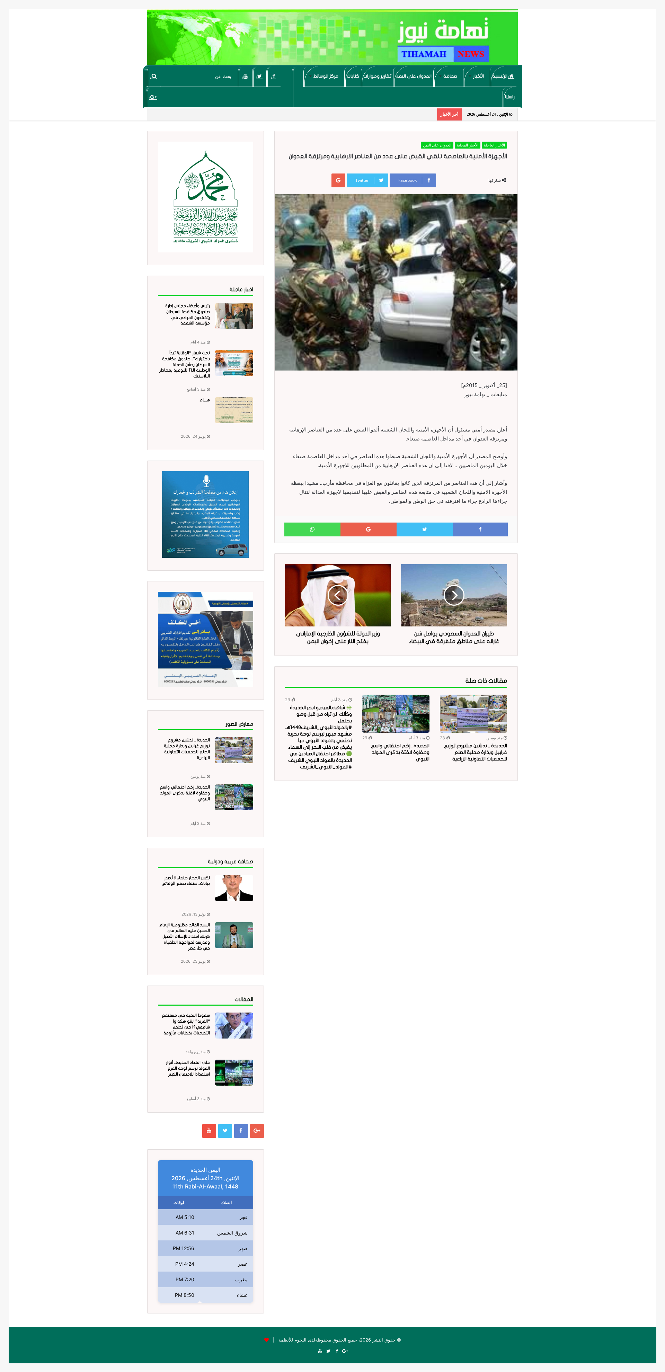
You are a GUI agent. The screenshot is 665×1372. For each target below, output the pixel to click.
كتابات (353, 76)
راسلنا (510, 97)
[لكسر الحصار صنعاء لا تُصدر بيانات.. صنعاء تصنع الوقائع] (234, 888)
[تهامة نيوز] (332, 40)
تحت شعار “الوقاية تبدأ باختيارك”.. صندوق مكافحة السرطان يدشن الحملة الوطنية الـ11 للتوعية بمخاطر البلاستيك (184, 364)
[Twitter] (260, 76)
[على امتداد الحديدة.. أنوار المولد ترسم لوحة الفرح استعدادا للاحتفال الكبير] (234, 1073)
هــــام (205, 400)
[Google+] (153, 97)
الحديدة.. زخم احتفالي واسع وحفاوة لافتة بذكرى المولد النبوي (400, 752)
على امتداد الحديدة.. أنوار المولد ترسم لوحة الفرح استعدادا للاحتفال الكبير (188, 1068)
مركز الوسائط (325, 76)
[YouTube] (245, 76)
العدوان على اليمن (414, 76)
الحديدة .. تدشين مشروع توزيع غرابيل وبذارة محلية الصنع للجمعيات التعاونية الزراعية (475, 752)
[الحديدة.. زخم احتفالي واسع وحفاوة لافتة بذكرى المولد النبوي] (395, 713)
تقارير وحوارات (377, 76)
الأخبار (478, 76)
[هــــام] (234, 410)
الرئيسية (500, 76)
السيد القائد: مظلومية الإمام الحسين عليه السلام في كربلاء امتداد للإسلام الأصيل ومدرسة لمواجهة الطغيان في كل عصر (184, 936)
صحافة (450, 76)
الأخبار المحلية (467, 145)
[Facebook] (274, 76)
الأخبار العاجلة (494, 145)
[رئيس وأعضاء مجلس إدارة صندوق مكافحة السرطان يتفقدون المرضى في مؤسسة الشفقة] (234, 316)
